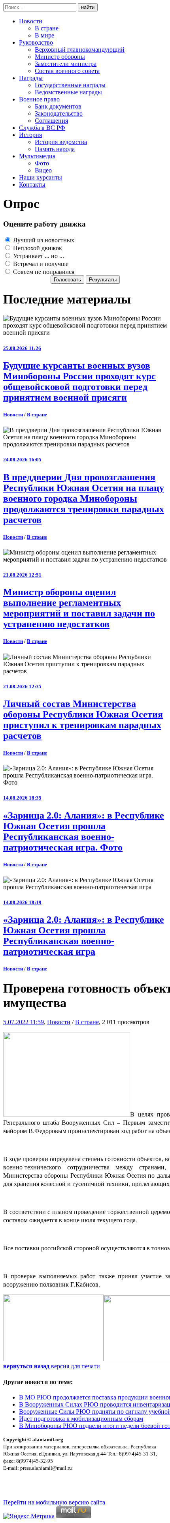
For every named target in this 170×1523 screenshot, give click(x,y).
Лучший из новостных (42, 240)
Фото (42, 163)
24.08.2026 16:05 (22, 460)
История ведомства (61, 142)
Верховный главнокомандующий (80, 49)
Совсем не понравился (42, 271)
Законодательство (59, 113)
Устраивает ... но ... (37, 256)
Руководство (36, 42)
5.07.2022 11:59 (23, 1022)
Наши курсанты (40, 177)
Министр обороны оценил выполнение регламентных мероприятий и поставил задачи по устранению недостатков (79, 608)
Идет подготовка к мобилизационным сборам (81, 1418)
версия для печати (75, 1366)
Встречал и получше (39, 263)
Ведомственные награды (68, 92)
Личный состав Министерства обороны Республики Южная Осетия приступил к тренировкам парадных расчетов (83, 720)
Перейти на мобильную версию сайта (54, 1502)
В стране (47, 28)
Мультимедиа (37, 156)
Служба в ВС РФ (42, 127)
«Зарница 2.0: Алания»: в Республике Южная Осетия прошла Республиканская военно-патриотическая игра (83, 935)
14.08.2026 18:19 (22, 902)
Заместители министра (65, 63)
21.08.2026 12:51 (22, 575)
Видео (43, 170)
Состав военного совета (67, 70)
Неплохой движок (36, 248)
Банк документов (58, 106)
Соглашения (51, 120)
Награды (31, 78)
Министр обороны (60, 56)
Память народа (55, 149)
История (30, 134)
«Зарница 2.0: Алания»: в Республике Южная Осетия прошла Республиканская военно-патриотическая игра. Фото (83, 831)
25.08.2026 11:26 (22, 348)
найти (87, 7)
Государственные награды (70, 85)
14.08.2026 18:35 (22, 798)
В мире (44, 35)
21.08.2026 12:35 (22, 686)
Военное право (39, 99)
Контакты (32, 184)
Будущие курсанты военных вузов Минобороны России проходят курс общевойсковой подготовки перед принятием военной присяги (79, 381)
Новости (30, 21)
